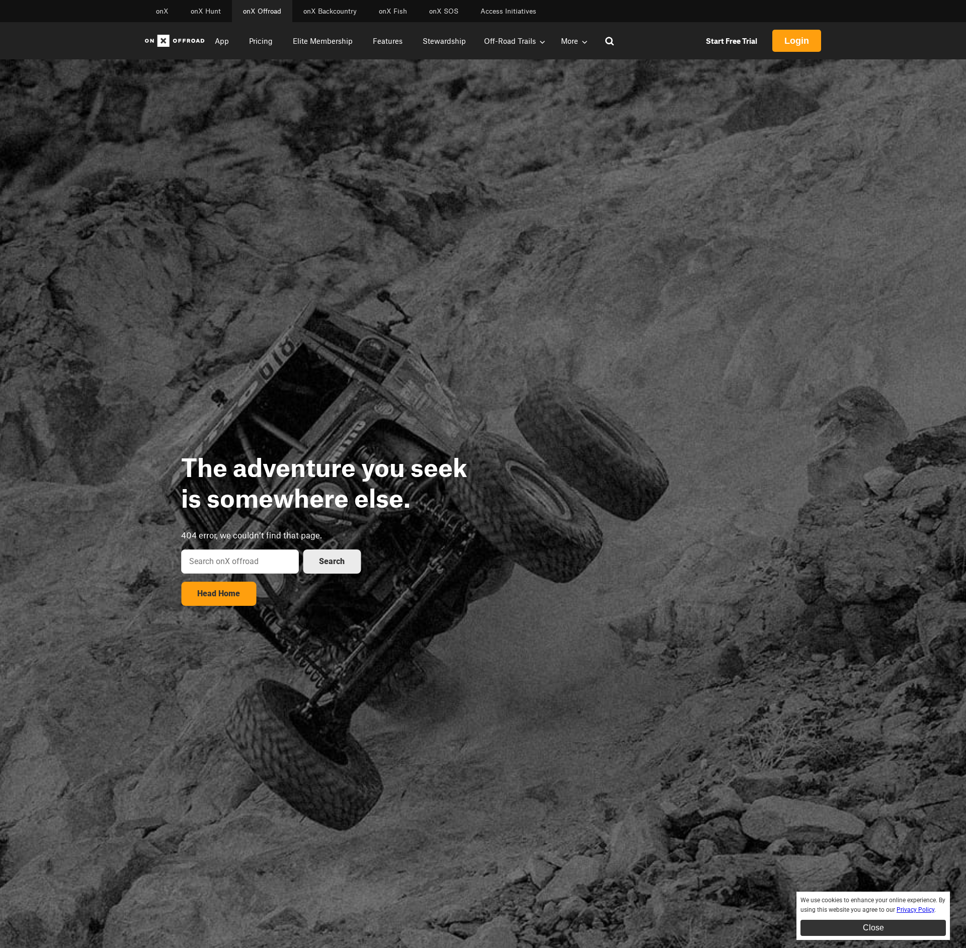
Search (332, 561)
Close (873, 927)
